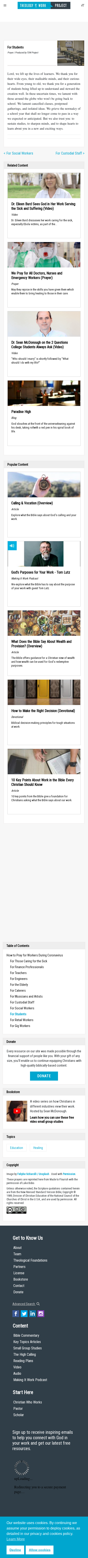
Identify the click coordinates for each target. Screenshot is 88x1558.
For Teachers (18, 973)
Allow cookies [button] (40, 1550)
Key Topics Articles (27, 1342)
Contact (18, 1286)
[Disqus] (44, 883)
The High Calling (24, 1354)
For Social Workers (22, 1008)
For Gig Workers (20, 1026)
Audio (17, 1373)
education (16, 1148)
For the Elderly (19, 984)
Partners (19, 1267)
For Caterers (18, 990)
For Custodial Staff (22, 1002)
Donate (44, 1076)
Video (17, 1367)
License (18, 1273)
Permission (69, 1174)
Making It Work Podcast (30, 1380)
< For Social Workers (18, 153)
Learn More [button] (16, 1539)
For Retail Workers (21, 1020)
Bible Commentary (26, 1335)
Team (17, 1254)
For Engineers (19, 979)
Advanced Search (24, 1304)
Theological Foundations (30, 1260)
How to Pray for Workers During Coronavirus (35, 955)
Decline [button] (15, 1550)
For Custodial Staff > (70, 153)
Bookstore (20, 1279)
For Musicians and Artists (26, 996)
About (17, 1248)
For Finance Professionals (27, 967)
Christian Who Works (27, 1402)
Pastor (18, 1408)
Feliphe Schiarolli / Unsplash (33, 1174)
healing (38, 1148)
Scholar (18, 1415)
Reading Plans (23, 1361)
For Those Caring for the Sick (28, 961)
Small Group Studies (27, 1348)
